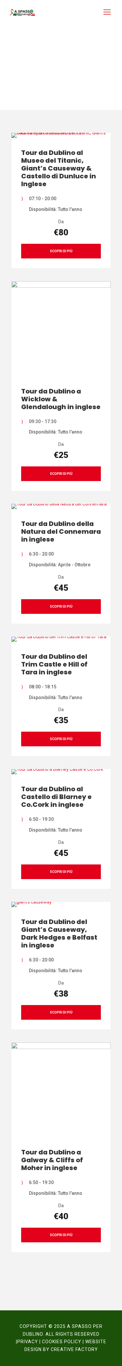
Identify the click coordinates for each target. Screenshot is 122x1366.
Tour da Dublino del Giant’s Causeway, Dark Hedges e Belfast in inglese (59, 933)
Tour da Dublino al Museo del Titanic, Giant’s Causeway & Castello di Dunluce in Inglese (58, 168)
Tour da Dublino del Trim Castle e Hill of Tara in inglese (54, 664)
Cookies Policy (61, 1341)
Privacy (27, 1341)
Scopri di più (61, 251)
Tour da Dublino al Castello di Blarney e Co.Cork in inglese (56, 796)
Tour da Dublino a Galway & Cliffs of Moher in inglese (52, 1160)
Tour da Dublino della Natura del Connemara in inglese (61, 531)
